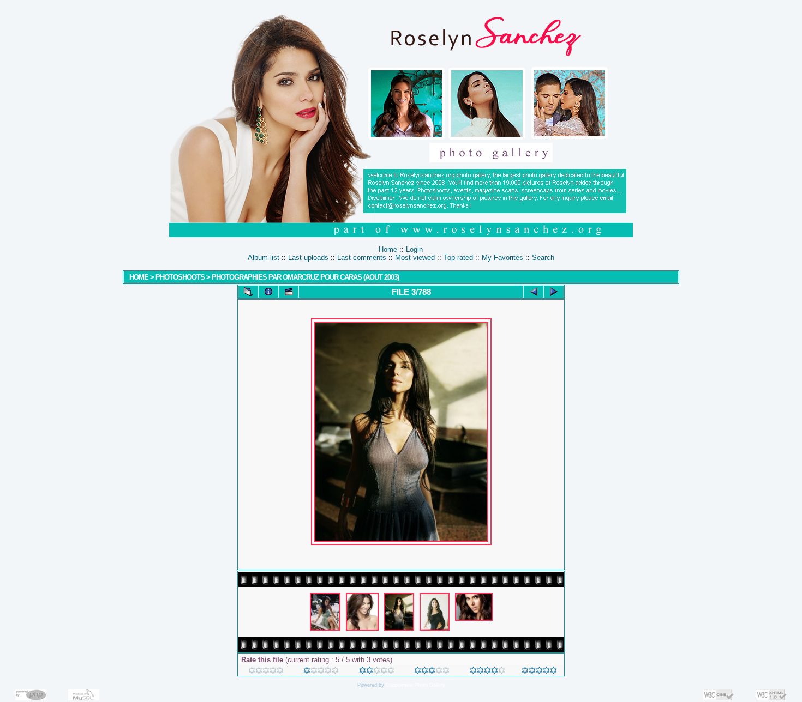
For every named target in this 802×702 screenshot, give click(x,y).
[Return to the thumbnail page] (248, 292)
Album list (263, 257)
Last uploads (308, 257)
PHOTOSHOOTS (180, 277)
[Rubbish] (266, 672)
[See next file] (554, 292)
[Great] (539, 672)
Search (543, 257)
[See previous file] (533, 292)
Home (388, 249)
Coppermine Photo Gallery (415, 685)
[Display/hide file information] (268, 292)
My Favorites (502, 257)
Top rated (458, 257)
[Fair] (376, 672)
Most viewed (415, 257)
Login (414, 249)
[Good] (432, 672)
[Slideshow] (288, 292)
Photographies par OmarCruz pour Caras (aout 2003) (305, 277)
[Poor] (321, 672)
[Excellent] (487, 672)
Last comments (361, 257)
